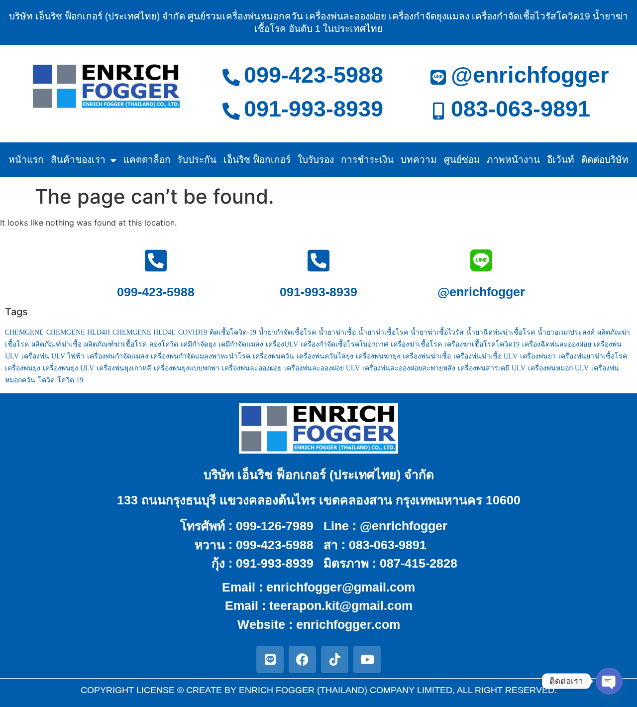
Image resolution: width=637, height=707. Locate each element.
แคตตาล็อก (147, 159)
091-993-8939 (313, 108)
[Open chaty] (609, 681)
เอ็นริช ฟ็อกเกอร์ (257, 159)
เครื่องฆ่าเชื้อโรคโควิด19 (482, 344)
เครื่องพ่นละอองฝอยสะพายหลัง (408, 368)
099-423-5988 (313, 75)
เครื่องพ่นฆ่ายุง (378, 356)
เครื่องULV (282, 344)
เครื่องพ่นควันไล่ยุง (325, 356)
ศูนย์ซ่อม (462, 159)
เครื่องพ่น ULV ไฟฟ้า (53, 356)
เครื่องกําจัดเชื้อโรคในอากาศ (344, 344)
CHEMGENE (24, 332)
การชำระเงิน (367, 159)
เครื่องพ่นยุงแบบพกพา (186, 368)
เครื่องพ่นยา (538, 356)
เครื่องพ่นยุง (22, 368)
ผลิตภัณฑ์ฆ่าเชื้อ (56, 344)
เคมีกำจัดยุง (198, 344)
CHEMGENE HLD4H (78, 332)
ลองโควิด (163, 344)
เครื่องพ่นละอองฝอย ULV (322, 368)
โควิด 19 (70, 380)
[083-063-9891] (438, 110)
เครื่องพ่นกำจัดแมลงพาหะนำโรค (200, 356)
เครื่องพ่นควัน (273, 356)
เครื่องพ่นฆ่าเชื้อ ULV (485, 356)
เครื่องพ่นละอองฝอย (252, 368)
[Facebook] (302, 659)
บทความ (419, 159)
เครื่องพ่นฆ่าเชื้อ (427, 356)
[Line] (270, 659)
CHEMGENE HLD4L (144, 332)
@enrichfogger (530, 75)
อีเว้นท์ (560, 159)
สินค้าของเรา (78, 159)
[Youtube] (367, 659)
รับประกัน (196, 159)
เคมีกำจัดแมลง (240, 344)
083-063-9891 (520, 108)
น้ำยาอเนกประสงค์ (566, 332)
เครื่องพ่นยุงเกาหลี (124, 368)
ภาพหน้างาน (513, 159)
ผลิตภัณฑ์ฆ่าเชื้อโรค (115, 344)
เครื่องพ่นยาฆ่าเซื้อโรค (592, 356)
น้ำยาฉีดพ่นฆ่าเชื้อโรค (500, 332)
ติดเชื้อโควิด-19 (233, 332)
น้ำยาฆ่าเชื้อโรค (383, 332)
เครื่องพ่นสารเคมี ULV (492, 368)
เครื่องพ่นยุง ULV (68, 368)
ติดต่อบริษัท (605, 159)
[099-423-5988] (231, 77)
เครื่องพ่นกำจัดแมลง (117, 356)
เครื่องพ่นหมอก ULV (558, 368)
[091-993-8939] (231, 110)
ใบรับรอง (316, 159)
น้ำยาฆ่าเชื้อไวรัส (437, 332)
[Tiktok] (334, 659)
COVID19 (192, 332)
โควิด (46, 380)
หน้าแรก (26, 159)
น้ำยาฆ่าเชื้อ (337, 332)
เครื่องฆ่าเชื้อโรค (416, 344)
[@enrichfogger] (438, 77)
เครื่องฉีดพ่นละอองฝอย (556, 344)
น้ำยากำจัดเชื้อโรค (287, 332)
